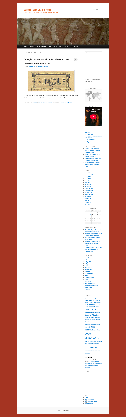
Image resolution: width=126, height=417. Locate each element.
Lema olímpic (88, 343)
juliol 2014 (88, 198)
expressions (93, 317)
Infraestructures (89, 277)
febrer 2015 (88, 186)
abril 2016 (87, 182)
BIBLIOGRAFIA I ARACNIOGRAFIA (59, 46)
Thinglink (87, 289)
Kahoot (87, 279)
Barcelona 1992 (90, 300)
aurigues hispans (97, 298)
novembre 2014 (89, 190)
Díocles (86, 306)
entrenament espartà (94, 306)
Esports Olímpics (92, 315)
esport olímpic (97, 312)
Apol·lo (86, 298)
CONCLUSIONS (41, 46)
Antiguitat (87, 264)
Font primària (92, 319)
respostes (68, 102)
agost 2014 (88, 196)
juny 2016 (87, 181)
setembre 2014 (89, 194)
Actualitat (34, 102)
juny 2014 (87, 200)
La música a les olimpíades (92, 162)
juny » (97, 223)
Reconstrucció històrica (91, 285)
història (91, 322)
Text (95, 352)
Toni (86, 237)
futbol (98, 319)
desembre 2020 (89, 175)
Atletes (91, 298)
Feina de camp (89, 273)
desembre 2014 (89, 188)
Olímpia (93, 347)
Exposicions (90, 142)
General (40, 102)
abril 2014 (87, 204)
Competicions (89, 304)
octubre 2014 (88, 192)
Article (86, 266)
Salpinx (92, 350)
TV (85, 291)
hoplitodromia (88, 324)
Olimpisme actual (47, 102)
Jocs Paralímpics (98, 341)
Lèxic (89, 345)
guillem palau (89, 247)
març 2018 (88, 179)
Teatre (91, 352)
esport (94, 309)
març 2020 (88, 177)
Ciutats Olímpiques (95, 302)
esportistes (89, 312)
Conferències (88, 268)
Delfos (95, 304)
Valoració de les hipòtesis (94, 136)
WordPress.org (89, 403)
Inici (25, 46)
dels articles (90, 400)
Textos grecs (88, 287)
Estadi (87, 317)
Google (62, 102)
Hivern (95, 322)
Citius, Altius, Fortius (38, 10)
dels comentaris (91, 401)
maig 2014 (88, 202)
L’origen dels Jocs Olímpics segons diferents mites (93, 249)
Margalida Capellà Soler (44, 66)
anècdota (87, 260)
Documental (88, 269)
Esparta (87, 309)
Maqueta (93, 345)
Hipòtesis (32, 46)
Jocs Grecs (97, 330)
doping (99, 304)
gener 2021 (88, 173)
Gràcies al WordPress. (63, 410)
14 (75, 59)
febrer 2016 (88, 184)
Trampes (87, 353)
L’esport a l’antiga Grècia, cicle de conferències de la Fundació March (92, 150)
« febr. (88, 223)
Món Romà (88, 281)
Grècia (87, 322)
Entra (86, 397)
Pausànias (87, 350)
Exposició (87, 271)
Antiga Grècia (89, 262)
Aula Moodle (74, 46)
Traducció (98, 352)
